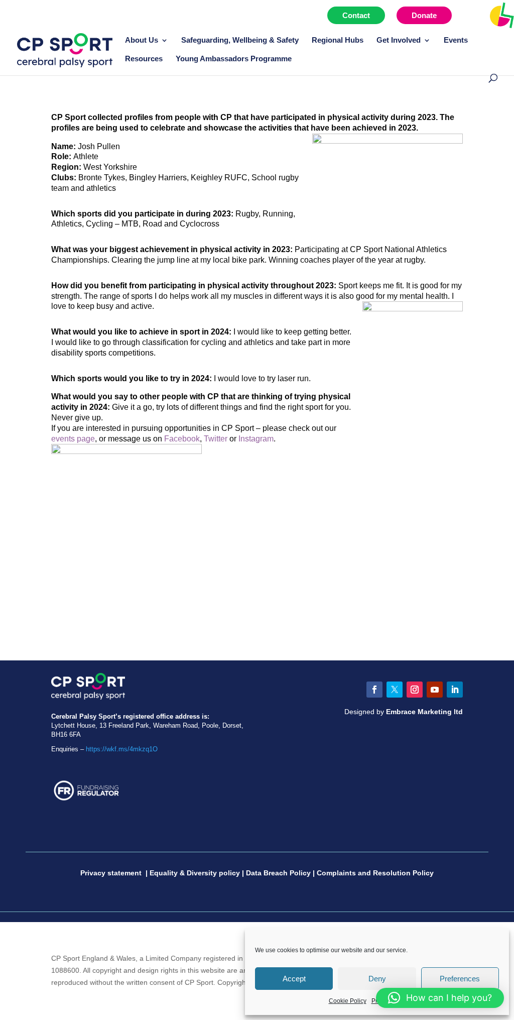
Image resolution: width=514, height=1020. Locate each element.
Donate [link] (424, 15)
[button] (374, 690)
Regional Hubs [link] (337, 40)
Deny (377, 978)
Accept (294, 978)
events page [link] (73, 438)
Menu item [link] (480, 15)
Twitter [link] (215, 438)
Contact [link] (356, 15)
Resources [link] (144, 59)
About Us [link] (141, 40)
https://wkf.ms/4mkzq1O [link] (122, 749)
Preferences (460, 978)
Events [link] (456, 40)
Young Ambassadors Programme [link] (234, 59)
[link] (64, 50)
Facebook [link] (182, 438)
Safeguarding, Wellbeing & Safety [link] (240, 40)
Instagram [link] (256, 438)
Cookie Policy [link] (347, 1000)
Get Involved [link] (398, 40)
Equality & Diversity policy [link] (195, 873)
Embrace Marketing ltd (424, 712)
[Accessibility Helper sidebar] (502, 15)
